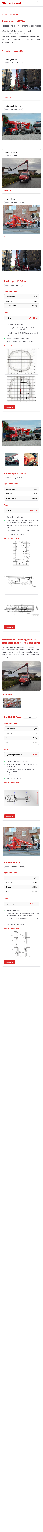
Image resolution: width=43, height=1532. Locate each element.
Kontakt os (10, 407)
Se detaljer (8, 97)
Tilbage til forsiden (11, 14)
